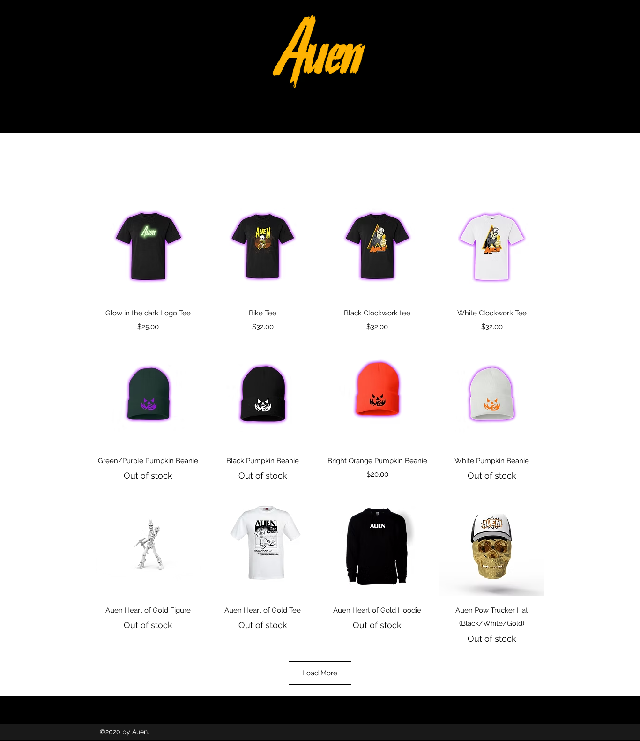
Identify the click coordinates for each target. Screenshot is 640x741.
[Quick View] (148, 246)
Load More (319, 673)
